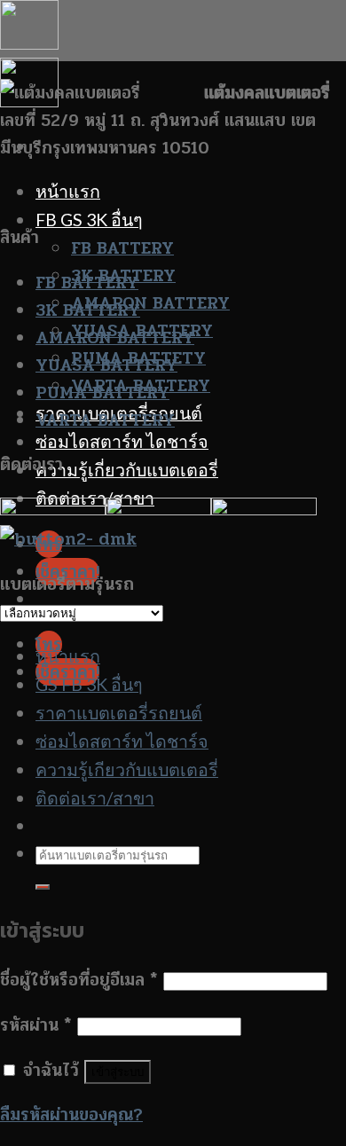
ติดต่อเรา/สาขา (94, 798)
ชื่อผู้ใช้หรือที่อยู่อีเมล (79, 979)
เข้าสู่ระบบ (117, 1072)
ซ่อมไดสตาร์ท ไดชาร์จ (121, 441)
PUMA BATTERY (102, 392)
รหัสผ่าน (36, 1025)
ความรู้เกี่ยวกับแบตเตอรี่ (126, 469)
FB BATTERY (122, 248)
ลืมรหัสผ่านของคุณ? (71, 1114)
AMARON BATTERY (150, 303)
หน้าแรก (67, 191)
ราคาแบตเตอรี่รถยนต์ (118, 713)
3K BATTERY (87, 310)
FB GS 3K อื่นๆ (89, 219)
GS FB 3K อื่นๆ (89, 684)
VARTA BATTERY (105, 420)
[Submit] (42, 887)
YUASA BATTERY (106, 365)
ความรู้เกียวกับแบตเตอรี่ (126, 769)
